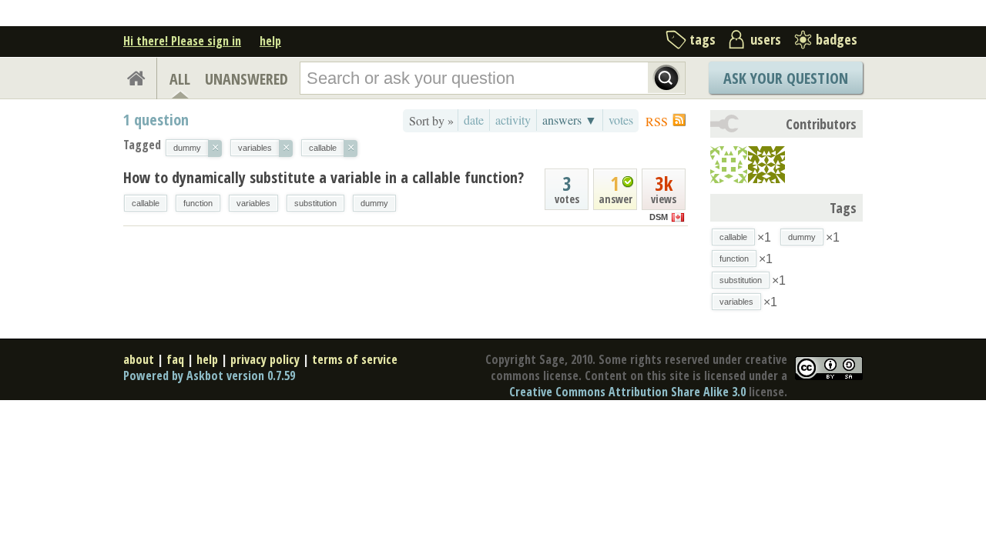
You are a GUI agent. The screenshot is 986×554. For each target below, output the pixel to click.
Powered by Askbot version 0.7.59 (209, 375)
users (765, 39)
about (138, 359)
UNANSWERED (246, 78)
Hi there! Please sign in (182, 40)
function (198, 203)
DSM (658, 217)
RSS (657, 121)
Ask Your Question (785, 78)
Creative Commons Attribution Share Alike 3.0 (627, 391)
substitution (315, 203)
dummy (374, 203)
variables (253, 203)
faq (175, 359)
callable (145, 203)
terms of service (354, 359)
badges (836, 39)
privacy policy (265, 359)
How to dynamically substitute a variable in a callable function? (323, 177)
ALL (179, 78)
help (270, 40)
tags (702, 39)
